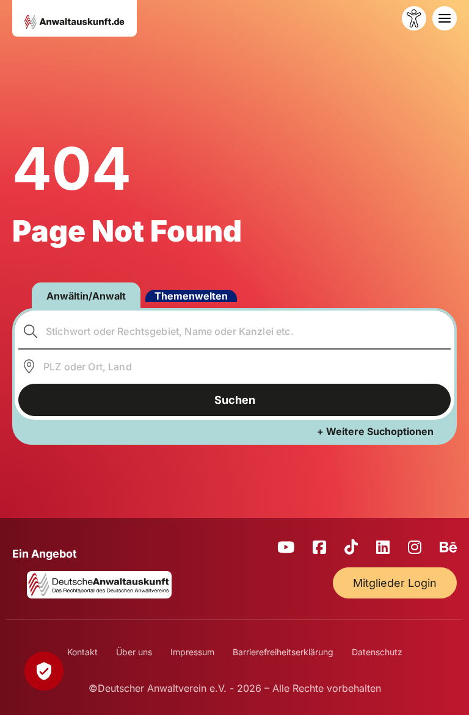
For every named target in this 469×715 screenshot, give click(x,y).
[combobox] (235, 331)
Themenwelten (191, 296)
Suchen (234, 399)
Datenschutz (377, 652)
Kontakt (82, 652)
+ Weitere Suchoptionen (375, 431)
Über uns (134, 652)
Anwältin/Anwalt (86, 296)
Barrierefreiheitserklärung (283, 652)
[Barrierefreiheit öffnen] (414, 18)
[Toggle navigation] (444, 18)
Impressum (192, 652)
